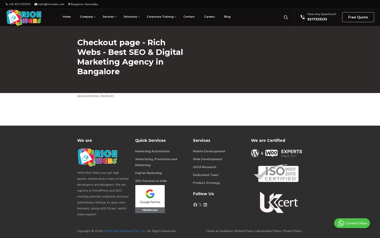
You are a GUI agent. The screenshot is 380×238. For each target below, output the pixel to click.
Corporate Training (160, 17)
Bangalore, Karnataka (84, 4)
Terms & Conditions (219, 231)
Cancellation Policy (268, 231)
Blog (227, 17)
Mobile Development (209, 151)
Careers (209, 17)
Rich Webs (93, 173)
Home (67, 17)
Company (86, 17)
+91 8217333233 (19, 4)
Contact (189, 17)
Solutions (130, 17)
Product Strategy (206, 183)
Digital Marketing (148, 173)
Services (108, 17)
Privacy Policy (292, 231)
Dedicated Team (205, 175)
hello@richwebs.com (50, 4)
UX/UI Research (204, 167)
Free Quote (358, 17)
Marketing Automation (152, 151)
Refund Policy (244, 231)
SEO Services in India (151, 181)
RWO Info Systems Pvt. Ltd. (125, 231)
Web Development (207, 159)
